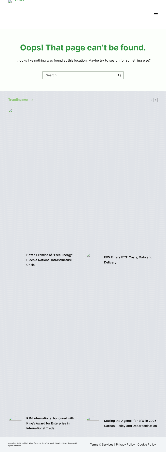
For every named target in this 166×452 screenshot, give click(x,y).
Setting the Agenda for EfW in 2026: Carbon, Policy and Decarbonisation (130, 423)
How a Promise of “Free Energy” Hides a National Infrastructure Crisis (49, 260)
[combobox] (79, 75)
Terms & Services (101, 444)
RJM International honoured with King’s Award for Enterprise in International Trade (50, 423)
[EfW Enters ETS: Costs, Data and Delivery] (93, 260)
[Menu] (156, 15)
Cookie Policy (146, 444)
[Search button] (119, 75)
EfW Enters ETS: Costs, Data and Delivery (128, 259)
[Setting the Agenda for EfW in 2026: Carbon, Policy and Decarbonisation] (93, 424)
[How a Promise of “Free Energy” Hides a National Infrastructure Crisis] (15, 260)
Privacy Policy (125, 444)
